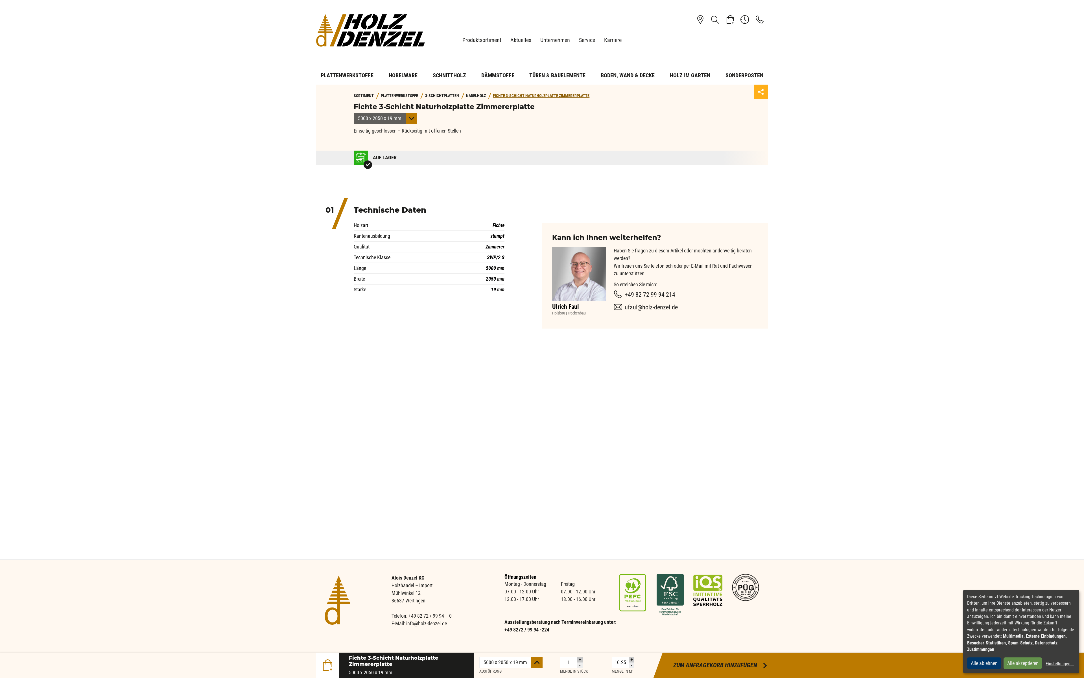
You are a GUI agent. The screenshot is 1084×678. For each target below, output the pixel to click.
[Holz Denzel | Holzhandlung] (372, 30)
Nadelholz (476, 95)
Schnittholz (449, 75)
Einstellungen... (1060, 663)
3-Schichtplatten (442, 95)
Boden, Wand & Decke (628, 75)
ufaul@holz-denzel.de (651, 307)
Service (587, 40)
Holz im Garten (690, 75)
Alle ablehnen (984, 663)
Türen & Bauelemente (557, 75)
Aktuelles (520, 40)
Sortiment (364, 95)
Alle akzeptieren (1023, 663)
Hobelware (403, 75)
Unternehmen (555, 40)
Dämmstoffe (497, 75)
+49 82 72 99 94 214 (650, 294)
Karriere (613, 40)
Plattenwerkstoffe (347, 75)
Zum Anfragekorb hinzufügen (720, 665)
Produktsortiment (481, 40)
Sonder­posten (744, 75)
